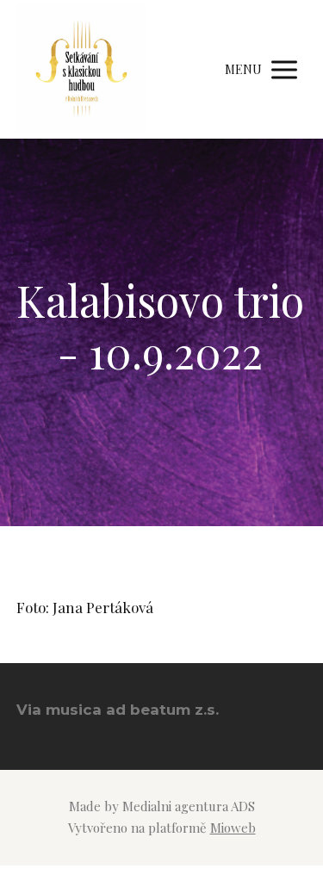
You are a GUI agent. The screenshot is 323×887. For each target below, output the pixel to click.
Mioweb (233, 827)
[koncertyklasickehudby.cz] (81, 69)
